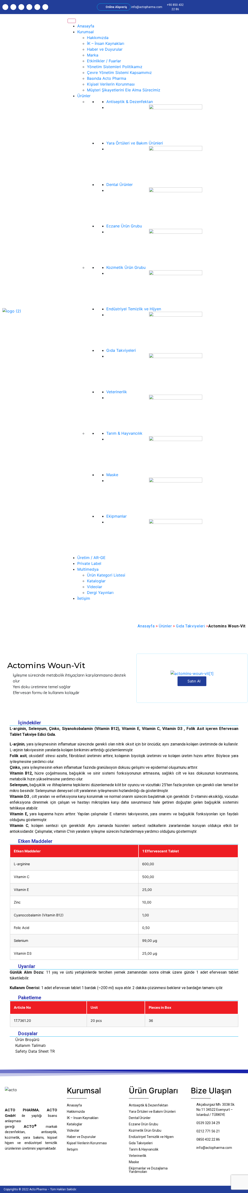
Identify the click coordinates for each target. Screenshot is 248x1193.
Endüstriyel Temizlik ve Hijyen (133, 308)
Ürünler (84, 95)
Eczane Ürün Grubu (124, 226)
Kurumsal (85, 31)
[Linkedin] (37, 7)
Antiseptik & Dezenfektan (129, 101)
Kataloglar (96, 580)
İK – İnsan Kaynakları (105, 43)
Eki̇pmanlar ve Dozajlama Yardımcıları (148, 1170)
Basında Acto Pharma (106, 78)
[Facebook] (13, 7)
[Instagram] (5, 7)
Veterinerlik (116, 391)
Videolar (94, 586)
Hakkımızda (97, 37)
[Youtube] (29, 7)
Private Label (89, 563)
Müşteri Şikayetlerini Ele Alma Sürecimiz (123, 90)
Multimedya (88, 569)
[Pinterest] (45, 7)
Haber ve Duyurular (105, 49)
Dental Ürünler (119, 184)
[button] (204, 7)
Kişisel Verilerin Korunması (111, 84)
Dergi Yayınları (100, 592)
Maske (112, 474)
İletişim (83, 598)
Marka (92, 55)
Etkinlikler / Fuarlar (104, 60)
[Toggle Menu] (72, 21)
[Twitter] (21, 7)
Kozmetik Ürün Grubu (126, 267)
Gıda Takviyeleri (121, 350)
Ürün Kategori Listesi (106, 575)
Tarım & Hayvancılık (124, 433)
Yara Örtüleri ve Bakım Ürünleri (134, 143)
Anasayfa (85, 26)
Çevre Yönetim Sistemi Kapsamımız (119, 72)
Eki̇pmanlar (116, 516)
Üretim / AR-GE (91, 557)
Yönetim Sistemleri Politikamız (114, 66)
